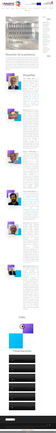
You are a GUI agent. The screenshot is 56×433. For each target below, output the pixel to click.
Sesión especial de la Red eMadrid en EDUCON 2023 (46, 25)
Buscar (48, 56)
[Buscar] (13, 419)
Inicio (3, 8)
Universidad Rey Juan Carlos (30, 201)
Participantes (44, 8)
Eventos (12, 8)
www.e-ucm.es (33, 181)
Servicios (30, 8)
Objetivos (7, 8)
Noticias (17, 8)
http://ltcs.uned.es (30, 274)
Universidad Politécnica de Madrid (31, 194)
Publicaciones (23, 8)
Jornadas (51, 8)
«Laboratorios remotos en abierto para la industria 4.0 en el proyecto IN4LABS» (46, 50)
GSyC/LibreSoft (32, 209)
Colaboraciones (36, 8)
